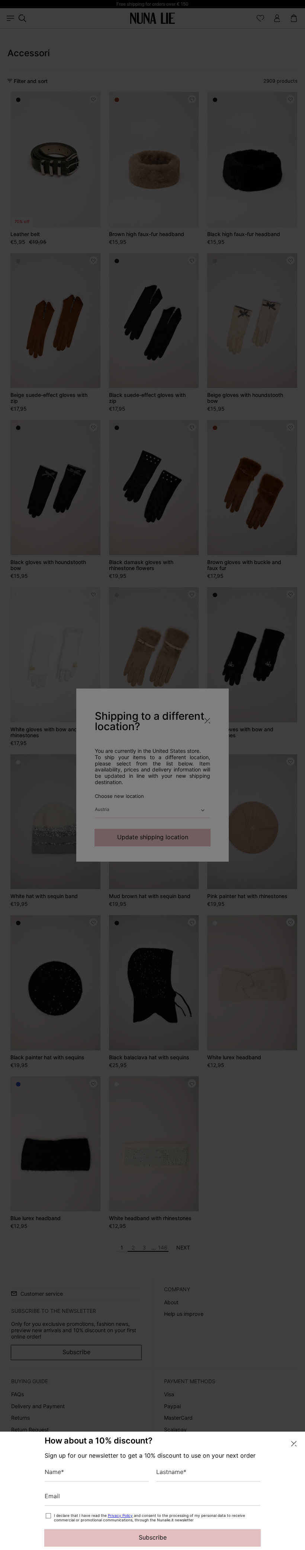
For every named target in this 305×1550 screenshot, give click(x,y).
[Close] (294, 1443)
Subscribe (153, 1537)
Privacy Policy (120, 1515)
